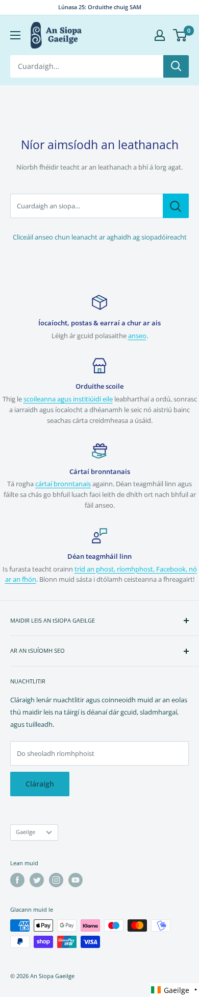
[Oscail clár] (15, 35)
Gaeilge (25, 832)
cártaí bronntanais (63, 483)
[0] (180, 35)
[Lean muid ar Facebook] (17, 880)
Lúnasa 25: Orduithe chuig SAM (99, 7)
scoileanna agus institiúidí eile (68, 398)
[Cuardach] (176, 66)
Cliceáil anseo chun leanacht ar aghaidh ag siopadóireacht (100, 237)
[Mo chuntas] (160, 35)
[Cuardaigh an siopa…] (176, 206)
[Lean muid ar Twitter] (37, 880)
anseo (137, 335)
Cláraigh (40, 784)
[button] (174, 990)
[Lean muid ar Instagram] (56, 880)
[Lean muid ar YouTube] (75, 880)
